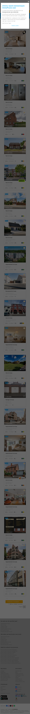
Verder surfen (15, 25)
